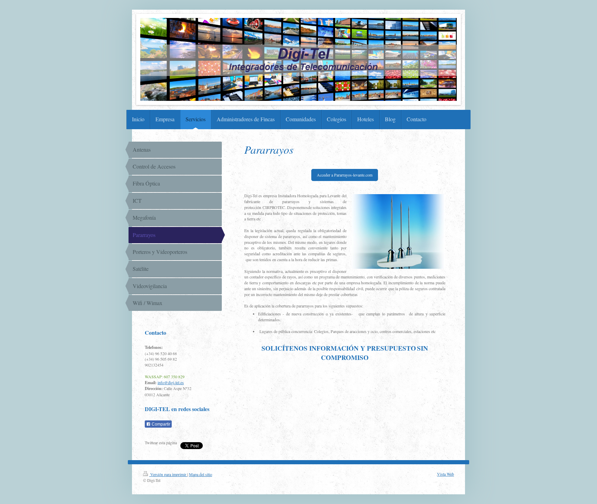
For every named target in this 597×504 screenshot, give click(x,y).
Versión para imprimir (168, 474)
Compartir (160, 424)
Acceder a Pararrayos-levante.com (344, 175)
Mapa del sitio (200, 474)
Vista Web (445, 474)
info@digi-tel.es (171, 382)
